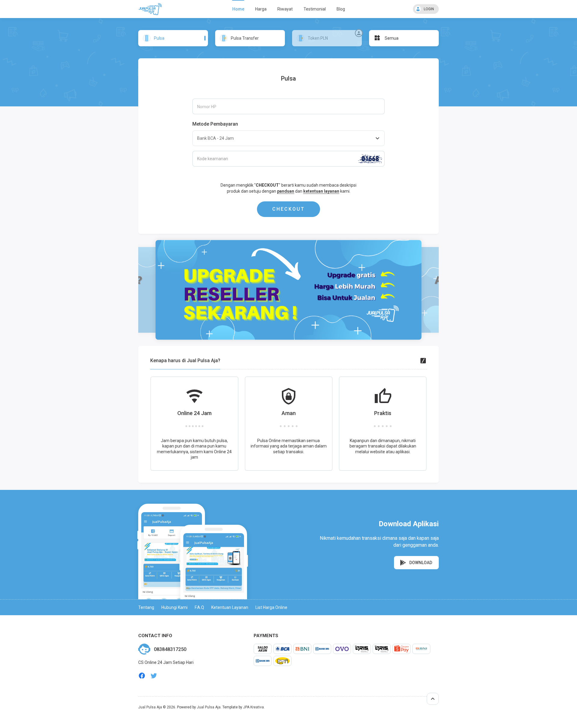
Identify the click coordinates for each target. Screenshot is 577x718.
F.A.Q (199, 607)
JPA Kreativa (253, 707)
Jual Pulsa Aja (150, 707)
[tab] (173, 38)
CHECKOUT (288, 209)
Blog (341, 9)
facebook (142, 676)
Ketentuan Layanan (229, 607)
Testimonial (315, 9)
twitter (154, 676)
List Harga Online (271, 607)
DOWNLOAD (420, 562)
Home (238, 9)
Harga (261, 9)
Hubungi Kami (174, 607)
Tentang (146, 607)
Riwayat (285, 9)
